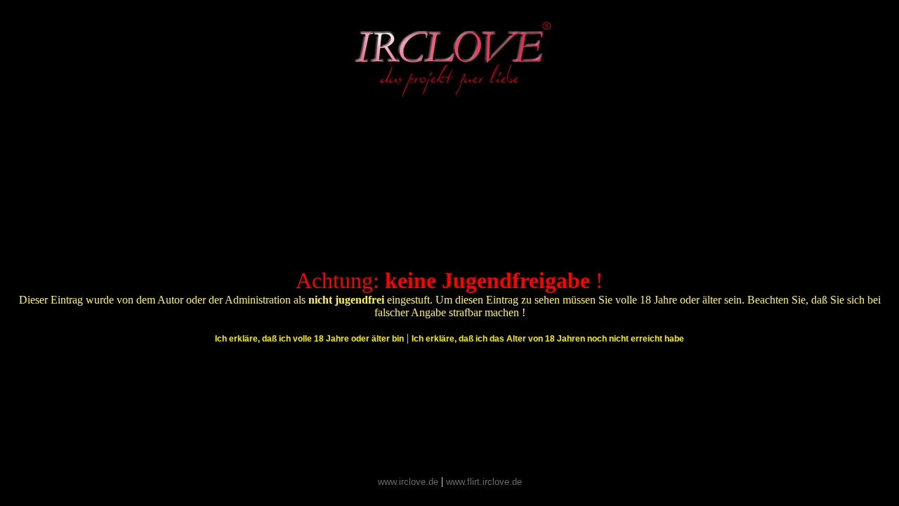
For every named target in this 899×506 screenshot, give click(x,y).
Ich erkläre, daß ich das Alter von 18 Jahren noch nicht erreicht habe (548, 339)
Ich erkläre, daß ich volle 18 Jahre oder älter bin (309, 339)
